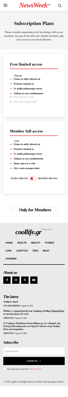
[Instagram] (15, 280)
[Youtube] (33, 280)
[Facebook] (7, 280)
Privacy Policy (35, 369)
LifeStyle (8, 318)
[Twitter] (24, 280)
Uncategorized (11, 306)
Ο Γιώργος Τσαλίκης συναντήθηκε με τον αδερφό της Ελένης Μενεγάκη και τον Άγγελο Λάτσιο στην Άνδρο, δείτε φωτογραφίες (31, 326)
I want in (32, 361)
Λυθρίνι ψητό (10, 301)
